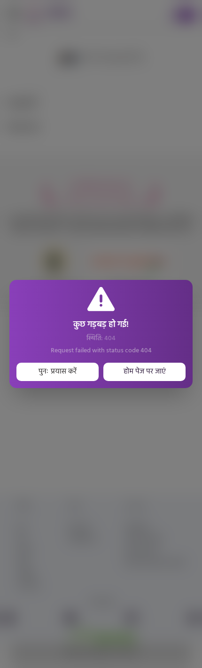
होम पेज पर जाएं (145, 372)
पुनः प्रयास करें (58, 372)
